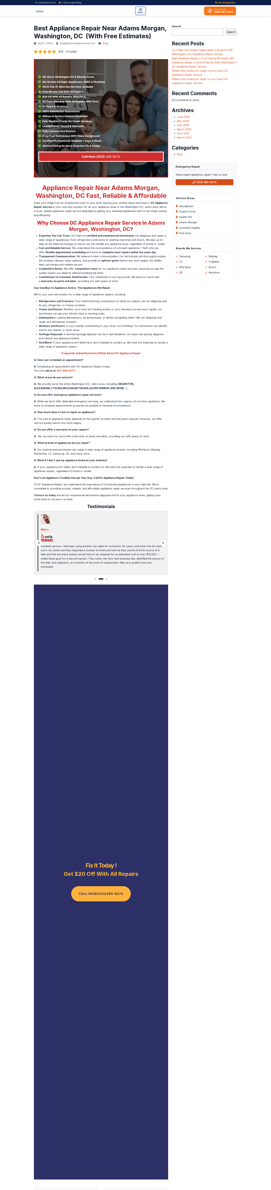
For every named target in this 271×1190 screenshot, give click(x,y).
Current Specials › (227, 2)
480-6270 (101, 156)
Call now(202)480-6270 (101, 894)
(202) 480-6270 (206, 182)
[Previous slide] (39, 543)
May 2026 (183, 121)
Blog (105, 43)
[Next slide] (163, 543)
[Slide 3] (104, 579)
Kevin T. (46, 529)
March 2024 (184, 137)
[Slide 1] (95, 579)
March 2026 (184, 129)
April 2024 (183, 133)
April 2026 (183, 125)
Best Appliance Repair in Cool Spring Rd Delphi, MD (203, 58)
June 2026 (183, 116)
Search (176, 26)
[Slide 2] (99, 579)
